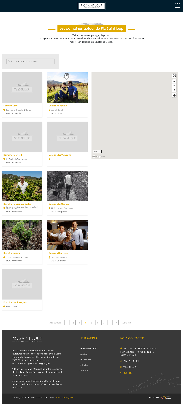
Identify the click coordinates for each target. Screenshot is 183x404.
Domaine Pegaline (58, 105)
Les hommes (85, 359)
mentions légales (65, 397)
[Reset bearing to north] (174, 90)
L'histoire (84, 365)
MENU (177, 4)
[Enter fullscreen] (174, 76)
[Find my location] (174, 95)
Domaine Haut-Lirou (58, 253)
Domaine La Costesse (59, 204)
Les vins (83, 354)
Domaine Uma (10, 105)
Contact (84, 370)
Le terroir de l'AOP (88, 348)
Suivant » (126, 322)
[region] (135, 115)
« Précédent (54, 322)
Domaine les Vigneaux (60, 155)
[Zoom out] (174, 86)
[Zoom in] (174, 81)
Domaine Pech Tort (12, 155)
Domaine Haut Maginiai (15, 302)
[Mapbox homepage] (98, 156)
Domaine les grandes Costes (17, 204)
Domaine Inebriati (12, 253)
